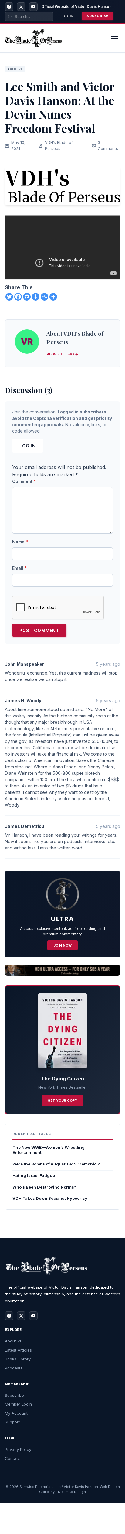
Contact (12, 1458)
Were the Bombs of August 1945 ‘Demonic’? (56, 1164)
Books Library (18, 1358)
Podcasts (13, 1368)
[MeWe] (44, 297)
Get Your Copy (62, 1100)
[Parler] (27, 297)
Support (12, 1422)
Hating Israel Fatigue (33, 1175)
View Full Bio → (62, 354)
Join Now (62, 945)
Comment (24, 481)
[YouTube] (33, 6)
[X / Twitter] (21, 6)
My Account (16, 1413)
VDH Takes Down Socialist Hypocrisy (49, 1198)
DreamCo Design (72, 1492)
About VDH (15, 1340)
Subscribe (97, 16)
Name (20, 541)
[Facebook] (9, 6)
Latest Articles (18, 1350)
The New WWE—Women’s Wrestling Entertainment (48, 1150)
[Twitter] (9, 297)
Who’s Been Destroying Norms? (44, 1187)
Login (67, 16)
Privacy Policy (18, 1449)
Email (19, 568)
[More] (53, 297)
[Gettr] (35, 297)
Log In (27, 445)
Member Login (18, 1404)
